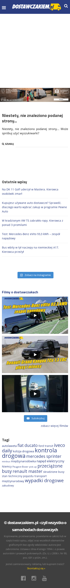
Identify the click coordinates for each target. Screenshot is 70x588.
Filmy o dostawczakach (20, 292)
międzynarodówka (23, 461)
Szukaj (9, 144)
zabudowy (8, 485)
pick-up (33, 466)
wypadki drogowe (44, 480)
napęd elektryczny (50, 461)
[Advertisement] (35, 51)
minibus (6, 461)
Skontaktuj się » (36, 568)
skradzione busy (53, 472)
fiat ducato (28, 445)
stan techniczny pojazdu (18, 476)
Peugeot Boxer (20, 466)
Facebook (24, 578)
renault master (27, 471)
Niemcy (7, 466)
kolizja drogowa (23, 451)
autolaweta (9, 446)
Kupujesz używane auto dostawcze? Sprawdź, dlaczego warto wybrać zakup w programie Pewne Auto (34, 207)
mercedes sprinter (43, 456)
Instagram (35, 578)
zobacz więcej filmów (54, 426)
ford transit (45, 446)
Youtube (45, 578)
